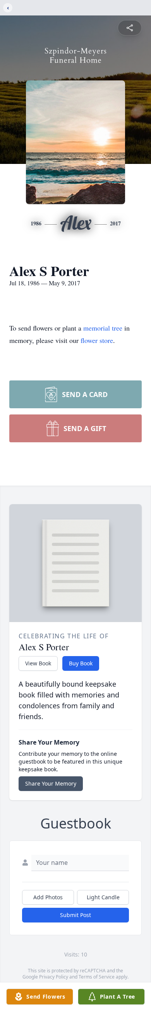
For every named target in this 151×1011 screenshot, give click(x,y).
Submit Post (75, 915)
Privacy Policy (53, 976)
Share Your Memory (50, 783)
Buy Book (81, 663)
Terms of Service (97, 976)
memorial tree (102, 327)
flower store (97, 340)
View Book (38, 663)
